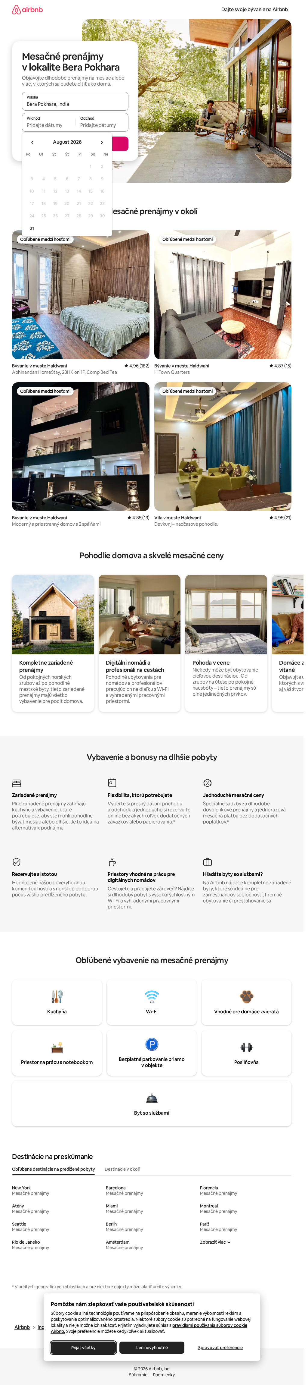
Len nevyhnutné (152, 1347)
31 (32, 228)
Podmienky (164, 1374)
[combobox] (75, 104)
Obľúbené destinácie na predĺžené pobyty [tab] (53, 1169)
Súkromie (138, 1374)
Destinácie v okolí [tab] (122, 1169)
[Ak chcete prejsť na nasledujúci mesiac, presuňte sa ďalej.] (101, 142)
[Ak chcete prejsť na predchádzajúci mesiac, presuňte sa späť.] (32, 142)
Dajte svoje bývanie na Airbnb (254, 9)
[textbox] (48, 125)
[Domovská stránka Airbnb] (27, 9)
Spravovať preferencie (220, 1347)
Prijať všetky (83, 1347)
